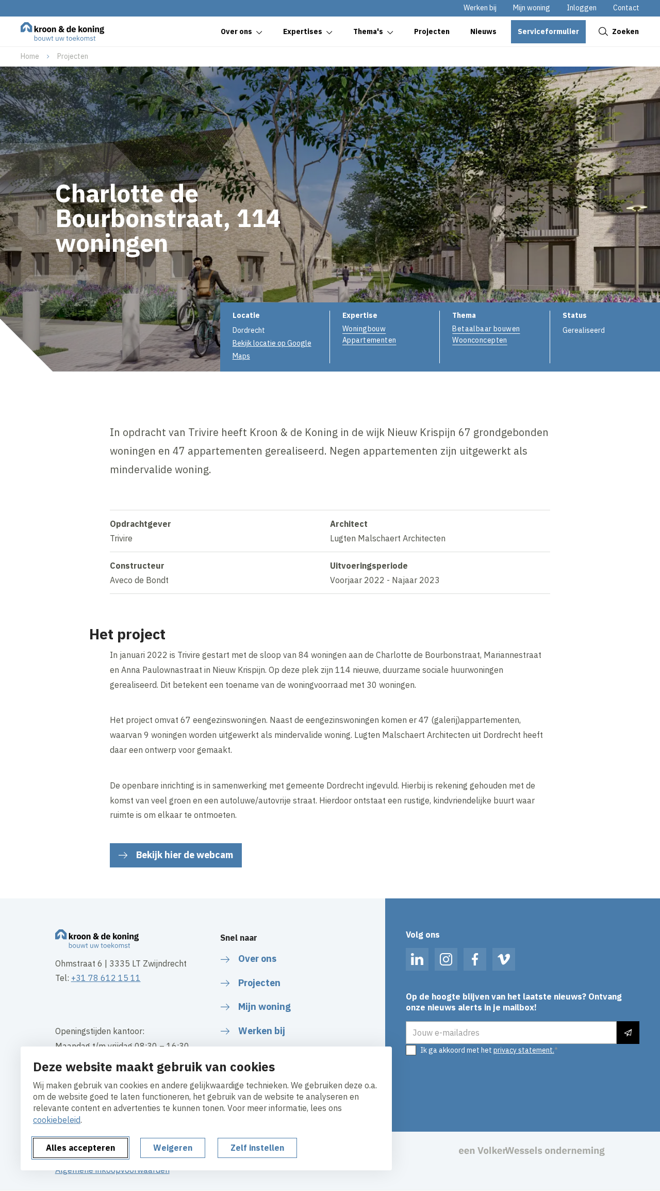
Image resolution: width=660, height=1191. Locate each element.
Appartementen (369, 340)
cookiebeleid (56, 1120)
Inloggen (582, 7)
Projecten (72, 56)
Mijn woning (531, 7)
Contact (626, 7)
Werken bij (480, 7)
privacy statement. (523, 1050)
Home (30, 56)
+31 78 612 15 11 (106, 978)
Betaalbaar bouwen (486, 328)
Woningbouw (364, 328)
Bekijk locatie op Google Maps (272, 350)
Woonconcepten (479, 340)
